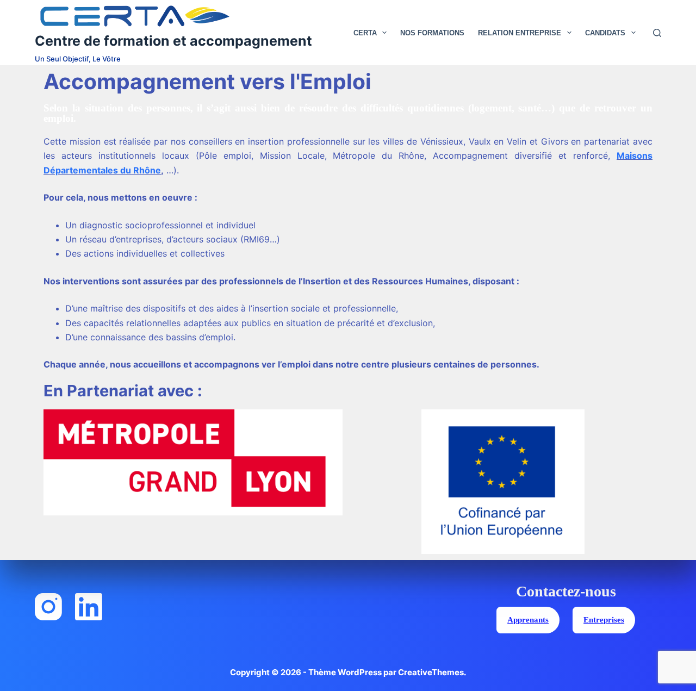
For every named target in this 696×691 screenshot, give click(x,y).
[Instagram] (48, 606)
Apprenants (528, 619)
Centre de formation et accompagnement (173, 41)
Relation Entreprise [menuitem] (519, 33)
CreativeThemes (431, 672)
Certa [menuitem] (365, 33)
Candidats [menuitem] (605, 33)
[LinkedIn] (88, 606)
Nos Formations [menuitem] (432, 33)
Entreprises (603, 619)
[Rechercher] (657, 33)
